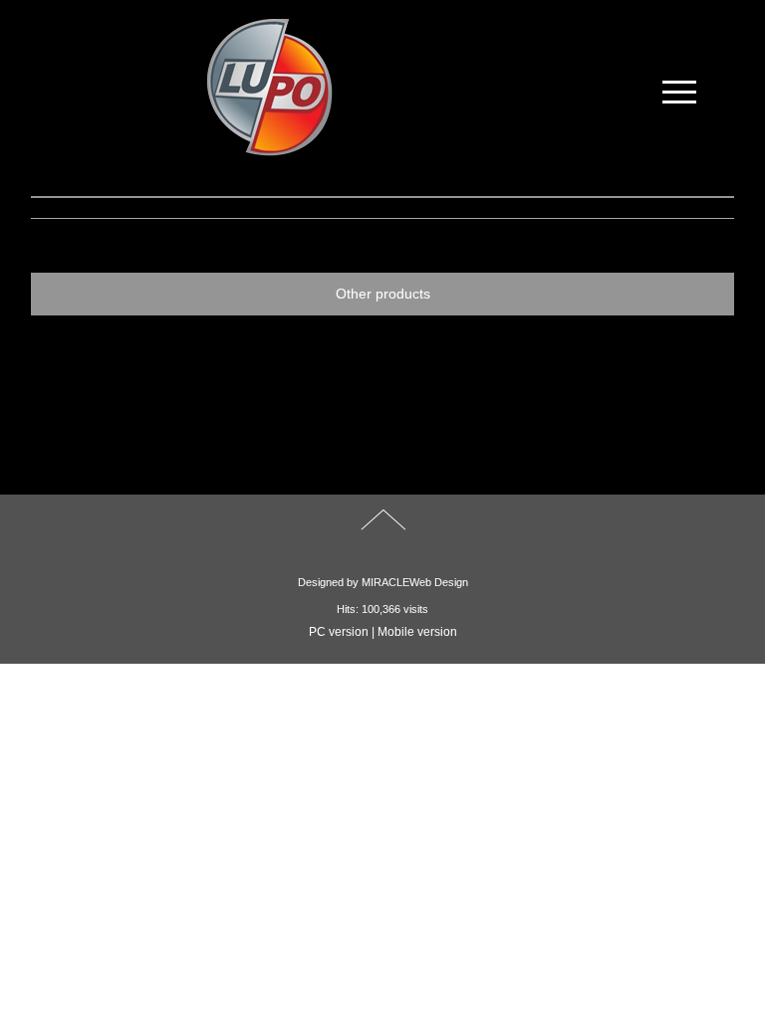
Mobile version (417, 632)
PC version (339, 632)
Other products (383, 294)
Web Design (438, 582)
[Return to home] (268, 87)
